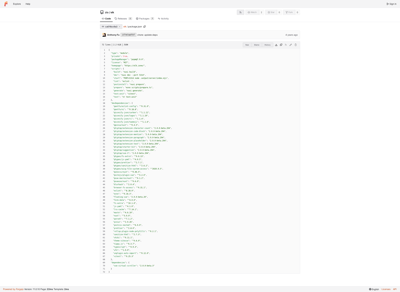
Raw (247, 45)
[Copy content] (281, 44)
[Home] (6, 4)
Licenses (386, 289)
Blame (256, 45)
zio (107, 12)
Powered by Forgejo (13, 289)
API (395, 289)
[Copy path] (144, 26)
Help (28, 4)
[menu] (374, 289)
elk (112, 12)
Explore (17, 4)
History (267, 45)
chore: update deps (147, 34)
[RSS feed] (240, 12)
